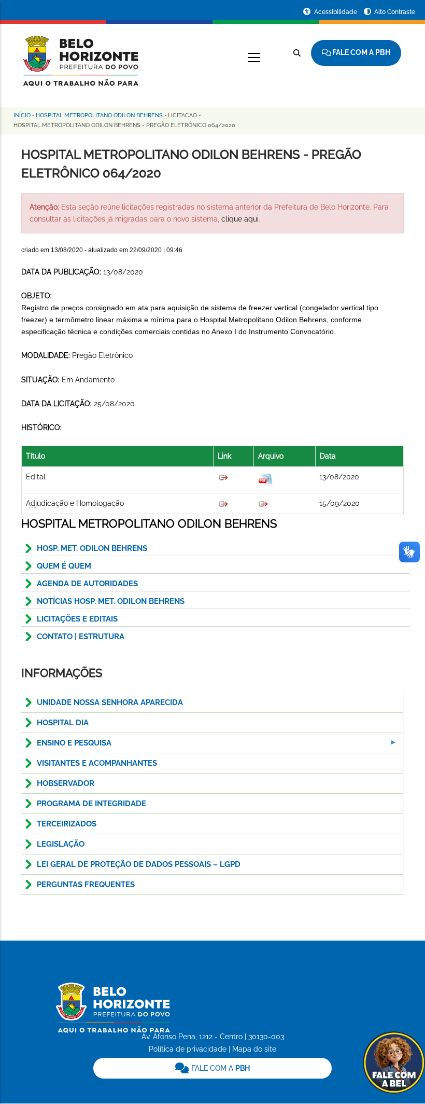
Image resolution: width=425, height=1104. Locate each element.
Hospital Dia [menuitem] (63, 722)
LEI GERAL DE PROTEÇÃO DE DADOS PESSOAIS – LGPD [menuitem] (138, 864)
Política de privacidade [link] (187, 1049)
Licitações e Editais (77, 619)
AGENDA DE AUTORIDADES (87, 583)
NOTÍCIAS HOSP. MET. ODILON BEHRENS (111, 601)
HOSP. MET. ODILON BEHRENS (92, 548)
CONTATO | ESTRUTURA (80, 636)
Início (22, 115)
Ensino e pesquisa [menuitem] (66, 745)
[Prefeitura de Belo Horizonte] (79, 54)
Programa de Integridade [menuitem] (91, 803)
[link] (212, 1068)
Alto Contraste (394, 12)
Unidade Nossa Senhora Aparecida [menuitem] (110, 702)
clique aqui (240, 219)
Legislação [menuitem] (60, 844)
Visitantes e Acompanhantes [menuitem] (97, 763)
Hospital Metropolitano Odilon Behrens (99, 115)
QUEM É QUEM (64, 566)
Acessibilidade (336, 12)
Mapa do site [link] (254, 1049)
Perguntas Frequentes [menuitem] (86, 884)
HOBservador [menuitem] (65, 783)
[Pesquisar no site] (297, 53)
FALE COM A (219, 1068)
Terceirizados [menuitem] (66, 824)
